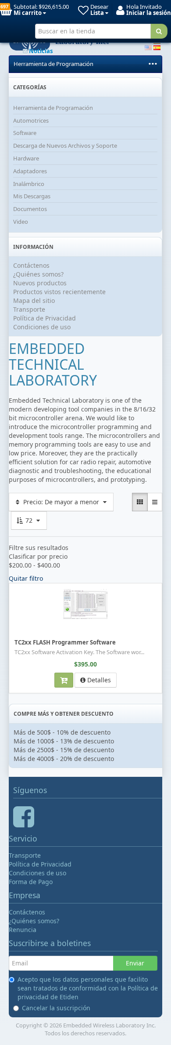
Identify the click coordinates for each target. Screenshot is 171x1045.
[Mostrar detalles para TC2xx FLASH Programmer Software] (85, 604)
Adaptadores (30, 171)
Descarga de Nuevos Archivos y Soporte (65, 145)
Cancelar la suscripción (56, 1008)
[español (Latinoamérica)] (156, 46)
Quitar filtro (26, 578)
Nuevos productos (40, 283)
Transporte (29, 309)
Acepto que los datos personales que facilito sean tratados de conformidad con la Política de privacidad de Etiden (88, 988)
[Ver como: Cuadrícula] (140, 502)
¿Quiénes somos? (38, 274)
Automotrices (31, 120)
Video (20, 222)
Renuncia (22, 929)
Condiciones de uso (42, 327)
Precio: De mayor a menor (61, 502)
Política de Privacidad (44, 318)
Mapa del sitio (34, 300)
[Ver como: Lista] (154, 502)
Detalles (98, 680)
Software (24, 133)
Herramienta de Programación (53, 64)
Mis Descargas (31, 196)
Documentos (30, 209)
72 (29, 520)
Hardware (26, 158)
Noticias (40, 51)
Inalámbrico (28, 184)
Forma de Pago (31, 882)
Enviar (135, 963)
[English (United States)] (148, 46)
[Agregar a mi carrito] (63, 680)
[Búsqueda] (158, 31)
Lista (18, 589)
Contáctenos (31, 265)
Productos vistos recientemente (59, 292)
